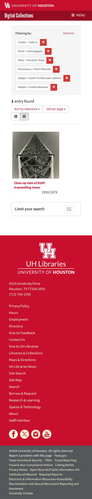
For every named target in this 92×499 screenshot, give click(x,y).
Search (14, 386)
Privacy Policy (19, 306)
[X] (24, 434)
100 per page (55, 109)
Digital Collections (18, 16)
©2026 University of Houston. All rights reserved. (41, 451)
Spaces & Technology (25, 407)
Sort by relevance (26, 109)
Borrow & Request (22, 393)
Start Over (68, 33)
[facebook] (13, 434)
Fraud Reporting (65, 460)
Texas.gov (60, 455)
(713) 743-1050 (20, 294)
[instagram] (35, 434)
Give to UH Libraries (23, 346)
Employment (18, 319)
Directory (16, 326)
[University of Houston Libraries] (46, 258)
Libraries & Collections (26, 353)
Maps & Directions (22, 359)
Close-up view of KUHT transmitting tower (29, 185)
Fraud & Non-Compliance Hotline (31, 465)
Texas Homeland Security (25, 460)
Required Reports (50, 474)
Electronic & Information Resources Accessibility (41, 479)
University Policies (21, 493)
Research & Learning (24, 400)
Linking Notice (64, 465)
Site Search (17, 373)
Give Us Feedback (22, 332)
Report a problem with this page (30, 455)
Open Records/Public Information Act (54, 470)
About (13, 413)
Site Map (15, 380)
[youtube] (46, 434)
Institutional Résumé (23, 474)
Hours (13, 312)
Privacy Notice (18, 470)
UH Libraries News (22, 366)
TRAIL (48, 460)
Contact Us (17, 339)
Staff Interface (19, 420)
